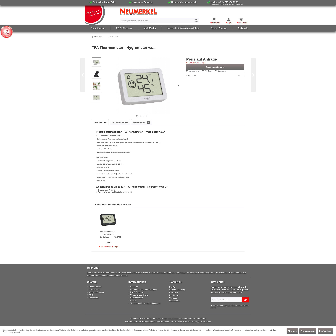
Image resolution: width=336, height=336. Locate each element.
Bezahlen (134, 287)
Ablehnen (292, 331)
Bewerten (221, 71)
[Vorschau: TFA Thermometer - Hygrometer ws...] (96, 62)
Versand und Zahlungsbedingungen (145, 303)
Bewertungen (141, 122)
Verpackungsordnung (139, 295)
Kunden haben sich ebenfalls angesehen (112, 204)
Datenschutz (94, 289)
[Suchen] (196, 20)
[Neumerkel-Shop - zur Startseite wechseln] (101, 15)
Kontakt (133, 300)
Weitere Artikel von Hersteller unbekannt (115, 192)
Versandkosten (172, 318)
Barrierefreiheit (136, 298)
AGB (91, 295)
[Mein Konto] (227, 19)
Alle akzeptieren (308, 331)
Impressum (93, 298)
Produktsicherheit (120, 122)
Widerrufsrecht (95, 287)
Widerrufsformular (96, 292)
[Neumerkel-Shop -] (168, 11)
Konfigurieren (325, 331)
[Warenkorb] (239, 19)
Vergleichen (193, 71)
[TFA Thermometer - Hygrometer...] (108, 220)
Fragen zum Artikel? (106, 190)
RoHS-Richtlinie (136, 292)
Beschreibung (100, 122)
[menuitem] (159, 19)
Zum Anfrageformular (215, 67)
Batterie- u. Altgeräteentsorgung (143, 289)
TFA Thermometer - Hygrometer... (108, 232)
